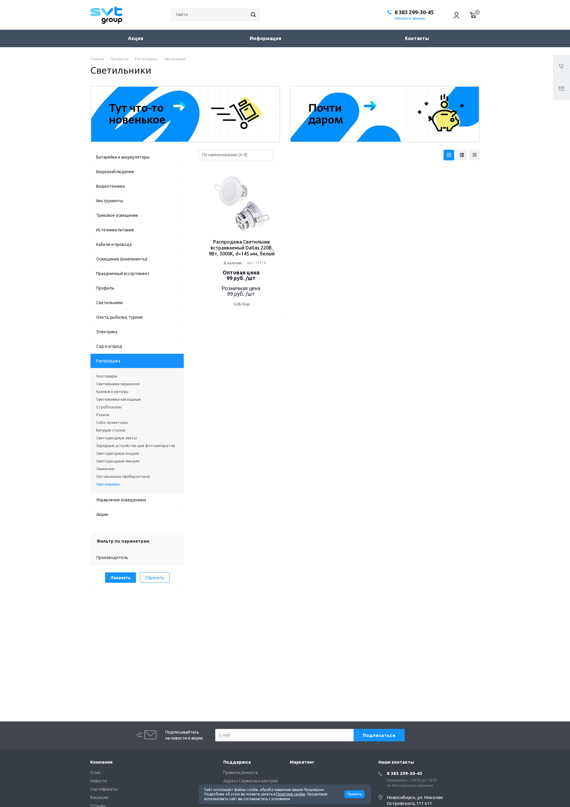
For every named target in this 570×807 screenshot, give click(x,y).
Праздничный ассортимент (123, 273)
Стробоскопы (109, 407)
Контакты (417, 38)
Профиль (105, 288)
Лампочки (105, 469)
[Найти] (252, 14)
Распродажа (108, 361)
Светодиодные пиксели (118, 461)
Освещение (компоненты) (121, 259)
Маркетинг (302, 762)
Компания (101, 762)
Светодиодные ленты (116, 438)
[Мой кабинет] (454, 14)
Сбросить (154, 577)
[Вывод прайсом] (474, 155)
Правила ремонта (240, 772)
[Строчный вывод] (461, 155)
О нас (95, 772)
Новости (98, 780)
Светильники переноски (118, 384)
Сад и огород (109, 346)
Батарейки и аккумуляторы (122, 157)
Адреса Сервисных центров (250, 780)
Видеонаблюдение (115, 171)
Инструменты (109, 200)
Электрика (106, 331)
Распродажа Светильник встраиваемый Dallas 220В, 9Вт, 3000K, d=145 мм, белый (242, 247)
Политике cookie (290, 794)
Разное (102, 415)
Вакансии (99, 797)
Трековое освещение (117, 215)
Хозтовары (106, 376)
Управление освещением (121, 500)
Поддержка (237, 762)
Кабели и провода (114, 244)
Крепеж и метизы (112, 391)
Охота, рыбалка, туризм (119, 317)
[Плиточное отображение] (449, 155)
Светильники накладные (118, 399)
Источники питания (115, 230)
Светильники (109, 302)
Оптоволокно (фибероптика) (123, 476)
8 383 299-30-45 (414, 12)
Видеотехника (110, 186)
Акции (135, 38)
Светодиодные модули (117, 453)
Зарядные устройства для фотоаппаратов (135, 445)
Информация (266, 38)
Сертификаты (104, 789)
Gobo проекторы (112, 422)
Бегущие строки (110, 430)
